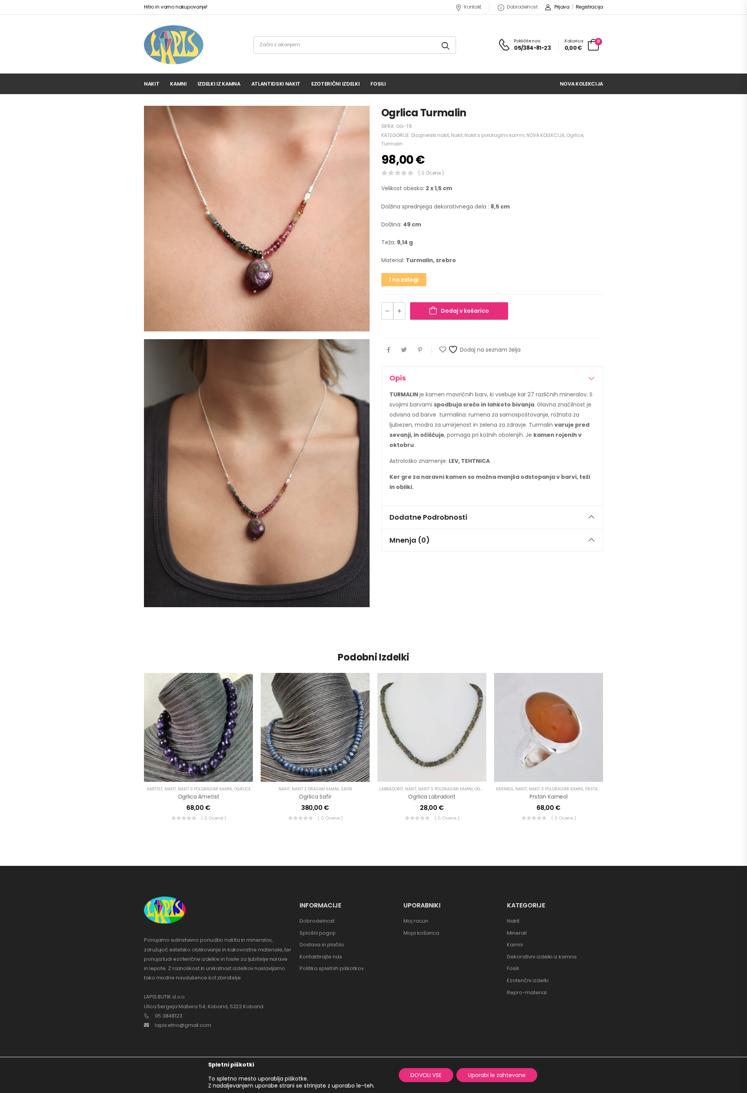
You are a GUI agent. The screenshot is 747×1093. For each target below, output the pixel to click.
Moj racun (415, 921)
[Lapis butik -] (173, 45)
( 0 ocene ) (431, 172)
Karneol (505, 789)
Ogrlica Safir (315, 796)
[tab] (492, 378)
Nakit (151, 84)
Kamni (178, 84)
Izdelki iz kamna (219, 84)
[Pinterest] (420, 350)
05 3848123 (168, 1015)
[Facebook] (388, 350)
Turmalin (392, 143)
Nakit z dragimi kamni (315, 789)
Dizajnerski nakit (430, 135)
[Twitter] (404, 350)
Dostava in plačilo (322, 944)
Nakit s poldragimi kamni (494, 135)
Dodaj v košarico (465, 311)
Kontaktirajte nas (321, 956)
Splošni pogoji (317, 933)
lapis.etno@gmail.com (183, 1025)
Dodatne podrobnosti (428, 517)
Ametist (155, 789)
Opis (397, 378)
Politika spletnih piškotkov (332, 968)
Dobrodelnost (522, 7)
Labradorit (391, 789)
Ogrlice (574, 135)
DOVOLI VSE (426, 1075)
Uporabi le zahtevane (497, 1075)
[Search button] (446, 45)
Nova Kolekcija (581, 84)
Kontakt (472, 7)
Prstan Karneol (549, 796)
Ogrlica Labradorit (431, 796)
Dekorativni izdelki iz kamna (542, 956)
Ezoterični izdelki (335, 84)
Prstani (593, 789)
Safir (346, 789)
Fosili (378, 84)
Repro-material (527, 992)
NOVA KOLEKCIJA (545, 135)
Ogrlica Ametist (198, 796)
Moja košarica (421, 933)
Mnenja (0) (409, 540)
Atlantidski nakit (275, 84)
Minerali (517, 933)
